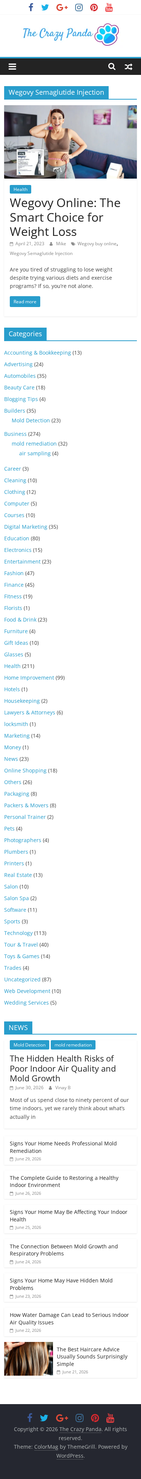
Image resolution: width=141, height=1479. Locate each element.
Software (15, 909)
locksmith (16, 724)
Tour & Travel (21, 944)
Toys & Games (21, 956)
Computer (16, 503)
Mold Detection (31, 420)
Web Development (27, 990)
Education (16, 538)
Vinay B (63, 1087)
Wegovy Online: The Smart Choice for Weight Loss (65, 216)
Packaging (16, 793)
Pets (9, 828)
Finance (14, 584)
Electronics (18, 549)
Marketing (17, 735)
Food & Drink (20, 619)
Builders (14, 410)
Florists (13, 607)
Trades (12, 967)
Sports (12, 921)
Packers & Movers (26, 805)
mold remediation (34, 443)
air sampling (35, 453)
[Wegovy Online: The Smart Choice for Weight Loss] (70, 110)
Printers (14, 863)
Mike (61, 243)
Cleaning (15, 480)
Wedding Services (26, 1002)
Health (20, 189)
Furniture (16, 631)
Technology (18, 932)
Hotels (12, 689)
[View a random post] (128, 66)
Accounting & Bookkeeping (37, 352)
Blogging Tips (21, 399)
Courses (14, 515)
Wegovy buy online (97, 243)
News (11, 758)
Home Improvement (29, 677)
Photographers (22, 840)
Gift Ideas (16, 642)
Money (12, 747)
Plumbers (16, 851)
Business (15, 433)
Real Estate (18, 874)
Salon (11, 886)
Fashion (14, 573)
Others (12, 782)
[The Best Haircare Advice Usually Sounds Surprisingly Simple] (28, 1345)
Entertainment (22, 561)
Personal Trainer (25, 816)
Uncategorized (22, 979)
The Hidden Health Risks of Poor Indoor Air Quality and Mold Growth (63, 1068)
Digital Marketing (25, 526)
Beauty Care (19, 387)
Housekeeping (22, 700)
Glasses (13, 654)
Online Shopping (25, 770)
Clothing (14, 491)
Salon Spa (16, 898)
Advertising (18, 364)
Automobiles (20, 375)
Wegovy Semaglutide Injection (41, 253)
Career (12, 468)
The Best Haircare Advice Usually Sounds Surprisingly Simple (92, 1356)
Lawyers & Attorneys (29, 712)
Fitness (13, 596)
